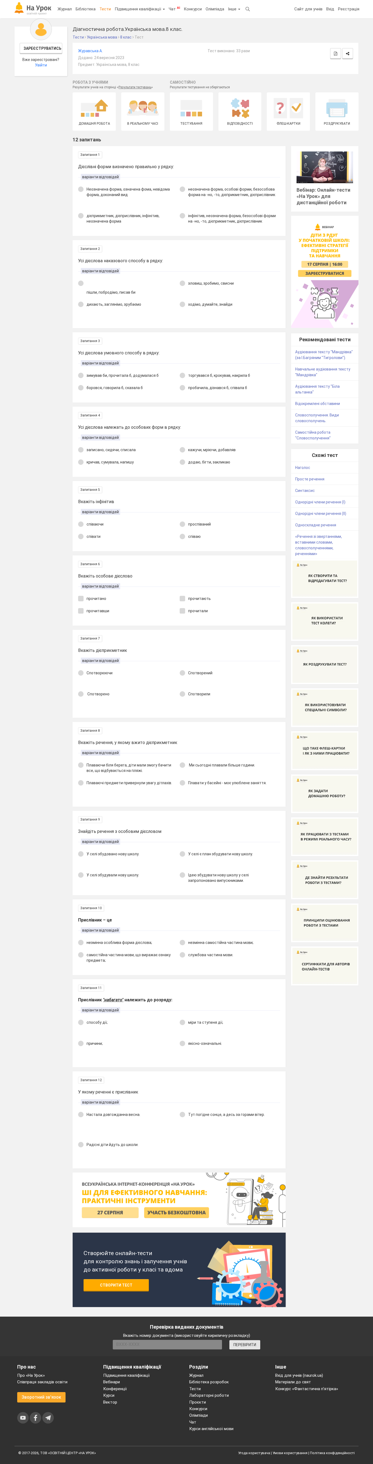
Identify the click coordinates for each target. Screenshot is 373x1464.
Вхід (330, 9)
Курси (108, 1395)
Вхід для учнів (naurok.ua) (299, 1375)
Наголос (302, 467)
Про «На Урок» (31, 1375)
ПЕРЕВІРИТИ (244, 1345)
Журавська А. (90, 51)
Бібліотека (86, 9)
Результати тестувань (135, 87)
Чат (174, 8)
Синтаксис (305, 490)
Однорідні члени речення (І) (320, 502)
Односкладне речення (315, 525)
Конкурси (193, 9)
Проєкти (197, 1402)
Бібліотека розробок (209, 1382)
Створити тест (116, 1285)
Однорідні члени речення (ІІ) (320, 513)
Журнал (65, 9)
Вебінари (111, 1382)
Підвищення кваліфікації (138, 9)
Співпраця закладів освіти (42, 1382)
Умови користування (290, 1453)
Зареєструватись (42, 48)
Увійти (41, 65)
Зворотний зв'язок (41, 1397)
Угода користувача (254, 1453)
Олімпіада (215, 9)
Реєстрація (348, 9)
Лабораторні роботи (209, 1395)
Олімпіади (198, 1415)
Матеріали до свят (293, 1382)
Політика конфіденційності (332, 1453)
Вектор (110, 1402)
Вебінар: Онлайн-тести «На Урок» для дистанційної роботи (323, 196)
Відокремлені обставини (317, 403)
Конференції (115, 1388)
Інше (233, 9)
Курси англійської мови (211, 1428)
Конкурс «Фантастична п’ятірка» (306, 1388)
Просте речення (309, 479)
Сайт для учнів (308, 9)
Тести (105, 9)
